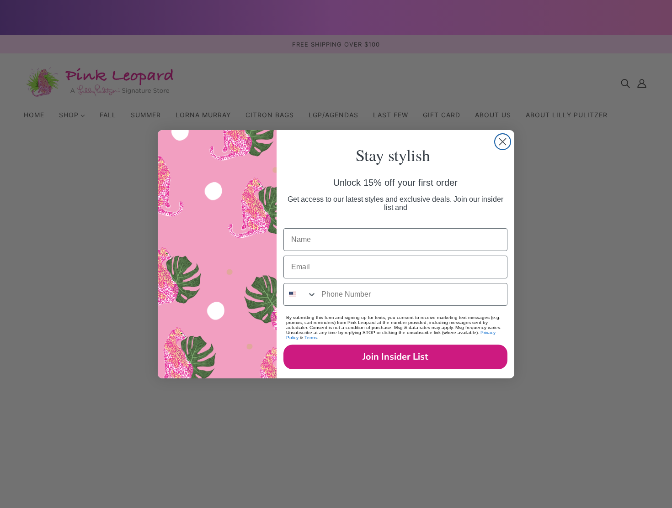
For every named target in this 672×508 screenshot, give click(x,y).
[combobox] (300, 294)
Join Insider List (395, 357)
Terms (310, 337)
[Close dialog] (503, 142)
